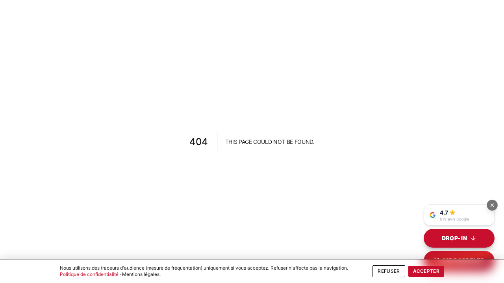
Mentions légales (140, 274)
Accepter (426, 271)
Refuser (389, 271)
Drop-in (454, 238)
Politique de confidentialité (89, 274)
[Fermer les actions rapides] (492, 205)
